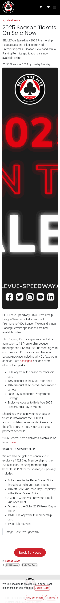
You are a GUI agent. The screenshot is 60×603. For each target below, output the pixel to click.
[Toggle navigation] (54, 7)
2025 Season (12, 565)
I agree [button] (51, 597)
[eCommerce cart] (41, 7)
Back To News (30, 552)
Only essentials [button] (34, 597)
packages (26, 361)
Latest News (13, 20)
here (13, 442)
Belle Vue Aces (29, 565)
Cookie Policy (42, 588)
